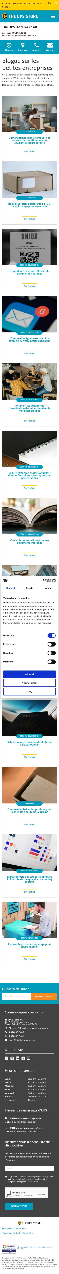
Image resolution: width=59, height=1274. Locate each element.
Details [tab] (29, 588)
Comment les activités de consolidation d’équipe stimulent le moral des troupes (29, 408)
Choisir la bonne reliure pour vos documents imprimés (29, 541)
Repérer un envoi (44, 997)
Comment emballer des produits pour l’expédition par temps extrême (29, 811)
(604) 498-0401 (16, 1036)
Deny (29, 691)
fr (55, 3)
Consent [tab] (10, 588)
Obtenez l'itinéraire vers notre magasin (28, 1028)
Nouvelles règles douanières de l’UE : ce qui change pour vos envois (29, 205)
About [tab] (48, 588)
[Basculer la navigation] (52, 16)
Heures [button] (9, 50)
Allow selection (29, 683)
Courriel (50, 50)
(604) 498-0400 (16, 1032)
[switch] (52, 644)
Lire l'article (29, 152)
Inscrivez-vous (19, 1206)
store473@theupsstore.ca (21, 1040)
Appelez (36, 50)
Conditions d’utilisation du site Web (17, 1233)
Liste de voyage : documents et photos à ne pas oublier (29, 743)
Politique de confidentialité (13, 1229)
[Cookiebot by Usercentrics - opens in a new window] (43, 580)
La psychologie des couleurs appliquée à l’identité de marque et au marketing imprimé (29, 879)
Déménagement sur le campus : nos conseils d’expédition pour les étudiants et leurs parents (29, 140)
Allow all (29, 674)
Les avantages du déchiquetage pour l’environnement (29, 945)
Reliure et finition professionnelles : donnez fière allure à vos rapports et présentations (29, 476)
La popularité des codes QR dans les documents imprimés (29, 272)
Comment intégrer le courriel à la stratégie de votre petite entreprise (29, 340)
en (49, 3)
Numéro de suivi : (15, 989)
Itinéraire (22, 50)
